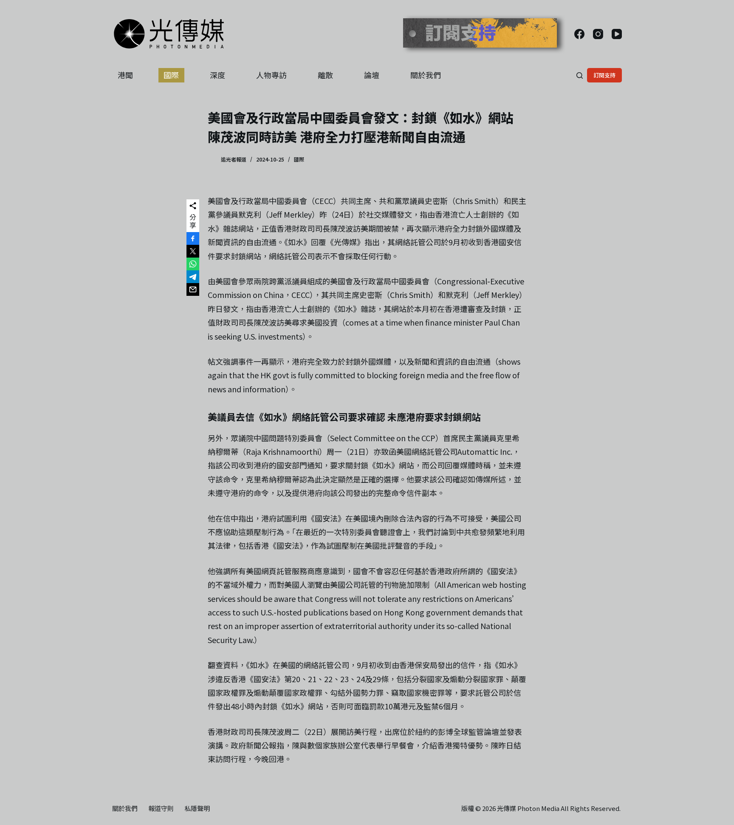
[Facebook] (579, 34)
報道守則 (161, 808)
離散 (325, 74)
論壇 (371, 74)
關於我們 (425, 74)
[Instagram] (598, 34)
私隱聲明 (197, 808)
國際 (171, 74)
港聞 (125, 74)
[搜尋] (579, 75)
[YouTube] (617, 34)
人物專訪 (271, 74)
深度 (217, 74)
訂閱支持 (604, 75)
